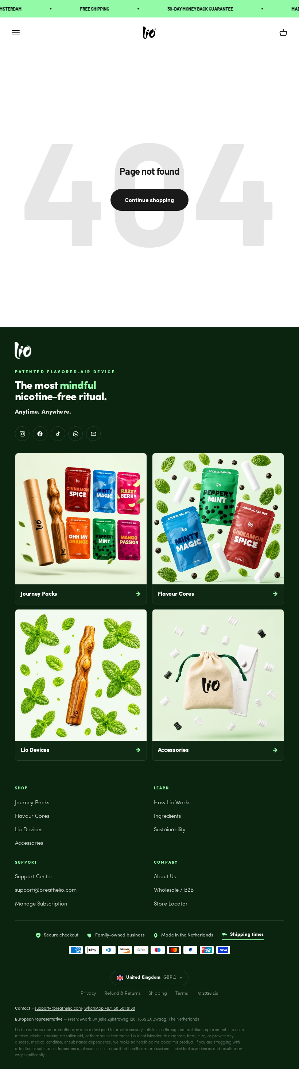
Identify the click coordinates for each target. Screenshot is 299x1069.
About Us (165, 877)
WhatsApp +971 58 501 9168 (109, 1008)
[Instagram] (22, 433)
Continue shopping (149, 199)
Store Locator (171, 904)
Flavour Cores (32, 816)
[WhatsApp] (75, 433)
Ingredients (167, 816)
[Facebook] (40, 433)
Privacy (88, 993)
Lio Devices (28, 830)
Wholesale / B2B (174, 890)
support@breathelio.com (46, 890)
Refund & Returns (122, 993)
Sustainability (170, 830)
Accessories (29, 843)
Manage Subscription (41, 904)
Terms (181, 993)
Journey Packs (32, 803)
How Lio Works (172, 803)
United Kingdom (151, 977)
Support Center (34, 877)
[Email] (93, 433)
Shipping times (247, 934)
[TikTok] (58, 433)
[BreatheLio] (23, 350)
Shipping (157, 993)
